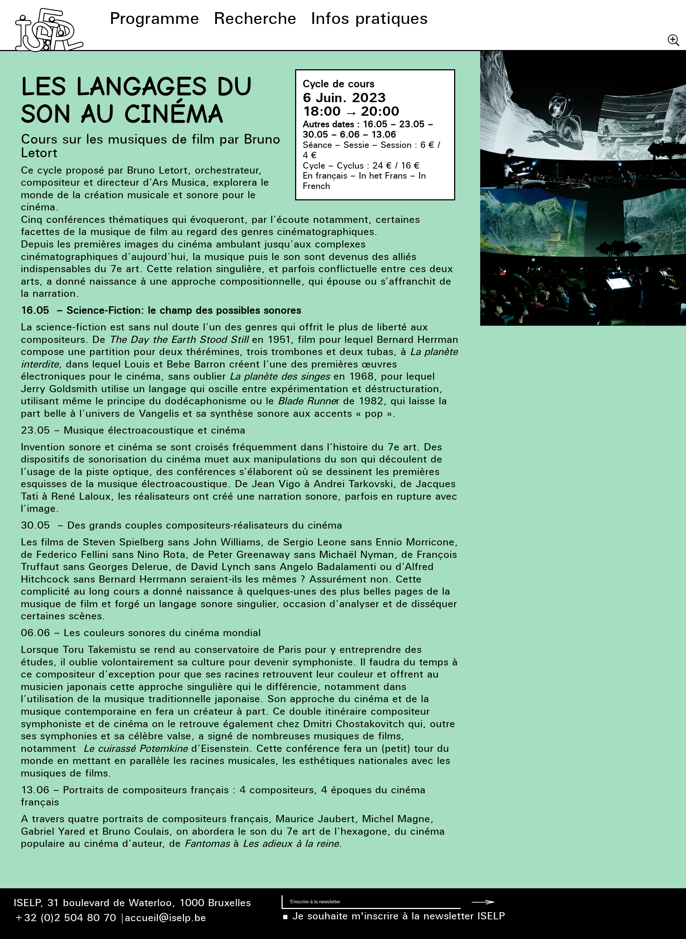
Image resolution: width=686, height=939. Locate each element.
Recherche (255, 18)
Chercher (673, 40)
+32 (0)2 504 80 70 (65, 917)
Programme (154, 18)
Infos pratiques (369, 18)
